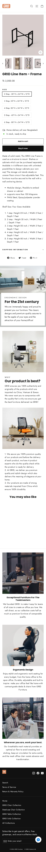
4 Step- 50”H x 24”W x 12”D (16, 108)
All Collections (8, 823)
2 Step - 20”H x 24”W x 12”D (17, 94)
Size (4, 89)
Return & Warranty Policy (12, 791)
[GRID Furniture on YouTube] (42, 773)
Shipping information (15, 250)
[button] (38, 840)
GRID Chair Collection (11, 805)
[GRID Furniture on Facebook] (38, 773)
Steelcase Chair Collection (13, 809)
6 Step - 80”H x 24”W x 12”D (17, 122)
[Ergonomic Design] (23, 645)
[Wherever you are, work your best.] (23, 718)
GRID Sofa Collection (11, 818)
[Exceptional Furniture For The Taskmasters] (23, 573)
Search (5, 782)
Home (4, 800)
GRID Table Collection (11, 814)
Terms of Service (9, 787)
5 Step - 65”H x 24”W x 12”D (17, 115)
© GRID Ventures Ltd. (30, 849)
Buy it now (23, 148)
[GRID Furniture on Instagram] (33, 773)
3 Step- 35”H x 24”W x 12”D (16, 101)
